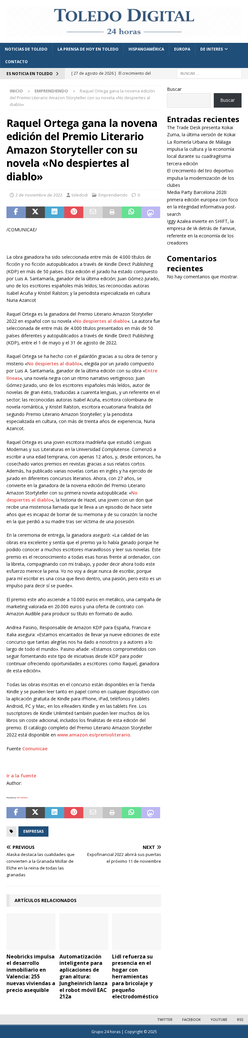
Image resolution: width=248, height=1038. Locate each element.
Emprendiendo (113, 195)
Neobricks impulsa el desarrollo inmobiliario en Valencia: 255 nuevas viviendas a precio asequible (30, 973)
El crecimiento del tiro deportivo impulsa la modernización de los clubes (200, 178)
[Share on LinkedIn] (54, 212)
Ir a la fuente (21, 776)
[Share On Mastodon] (150, 212)
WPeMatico (22, 797)
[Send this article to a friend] (93, 212)
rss (240, 1019)
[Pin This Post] (74, 212)
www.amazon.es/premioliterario (93, 735)
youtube (219, 1019)
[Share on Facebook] (16, 212)
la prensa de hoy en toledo (88, 49)
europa (182, 49)
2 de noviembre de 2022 (39, 195)
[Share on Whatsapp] (131, 212)
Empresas (33, 831)
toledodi (80, 195)
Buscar (174, 89)
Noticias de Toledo (26, 49)
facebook (191, 1019)
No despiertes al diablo (101, 321)
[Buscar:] (209, 73)
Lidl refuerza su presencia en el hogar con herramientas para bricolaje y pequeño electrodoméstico (135, 976)
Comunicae (34, 748)
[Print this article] (112, 212)
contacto (16, 61)
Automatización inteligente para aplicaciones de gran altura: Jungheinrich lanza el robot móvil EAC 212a (83, 976)
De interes (211, 49)
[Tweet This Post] (35, 212)
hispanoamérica (146, 49)
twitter (164, 1019)
